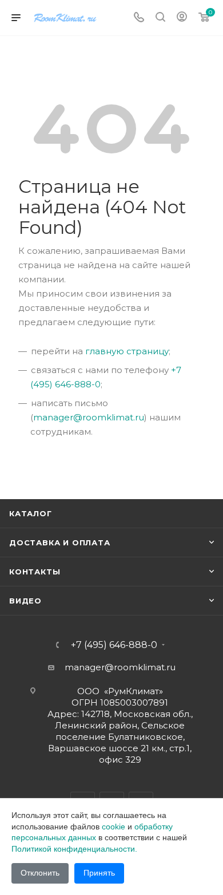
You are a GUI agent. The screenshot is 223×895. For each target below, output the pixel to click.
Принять (99, 872)
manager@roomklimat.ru (88, 417)
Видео (25, 600)
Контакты (34, 571)
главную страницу (127, 351)
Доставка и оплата (59, 542)
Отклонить (40, 872)
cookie (113, 826)
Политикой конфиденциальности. (74, 848)
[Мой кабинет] (182, 18)
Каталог (30, 513)
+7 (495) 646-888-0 (114, 645)
